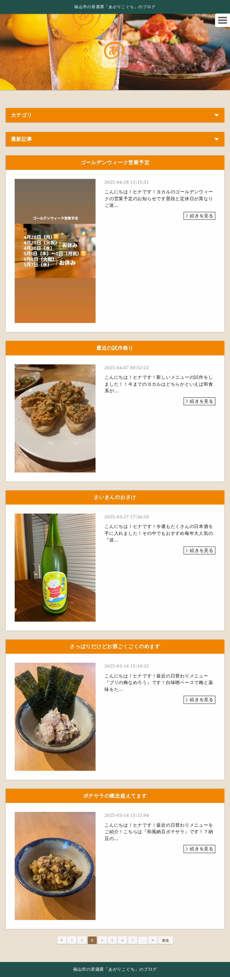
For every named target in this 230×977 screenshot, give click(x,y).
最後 (165, 940)
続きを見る (202, 215)
